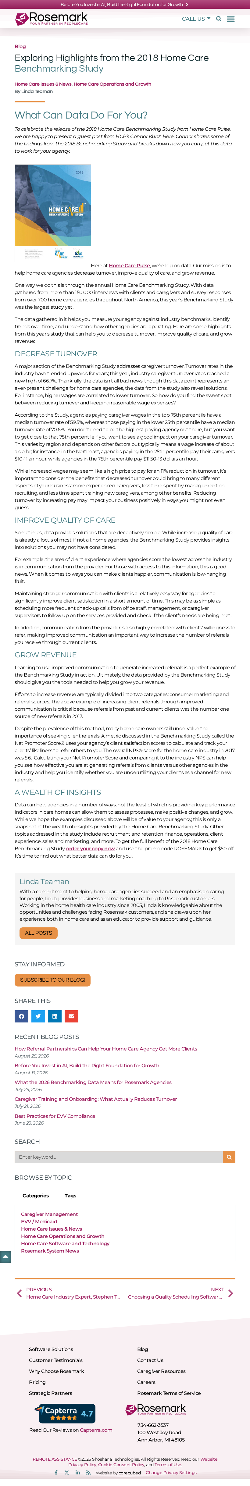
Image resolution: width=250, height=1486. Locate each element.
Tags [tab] (70, 1196)
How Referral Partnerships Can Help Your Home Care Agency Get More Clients (106, 1049)
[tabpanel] (125, 1233)
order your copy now (90, 848)
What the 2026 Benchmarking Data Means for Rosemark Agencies (93, 1082)
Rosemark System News (50, 1251)
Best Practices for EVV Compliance (55, 1116)
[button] (218, 19)
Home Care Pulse (129, 265)
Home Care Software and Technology (65, 1243)
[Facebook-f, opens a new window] (56, 1472)
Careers (146, 1382)
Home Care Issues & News (43, 84)
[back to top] (5, 1256)
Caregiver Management (49, 1214)
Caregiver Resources (161, 1371)
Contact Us (150, 1360)
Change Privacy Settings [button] (171, 1472)
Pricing (37, 1382)
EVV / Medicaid (39, 1222)
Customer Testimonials (56, 1360)
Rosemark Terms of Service (169, 1393)
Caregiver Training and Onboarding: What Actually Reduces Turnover (96, 1099)
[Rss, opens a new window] (88, 1472)
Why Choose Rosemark (56, 1371)
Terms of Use (168, 1464)
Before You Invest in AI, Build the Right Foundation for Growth (87, 1065)
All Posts (38, 933)
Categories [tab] (36, 1196)
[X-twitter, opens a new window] (66, 1472)
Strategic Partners (50, 1393)
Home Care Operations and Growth (112, 84)
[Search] (229, 1157)
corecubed (130, 1473)
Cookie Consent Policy (121, 1464)
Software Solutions (51, 1349)
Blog (20, 46)
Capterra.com (96, 1430)
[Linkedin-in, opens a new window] (77, 1472)
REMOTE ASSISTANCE (55, 1459)
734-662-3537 (153, 1425)
